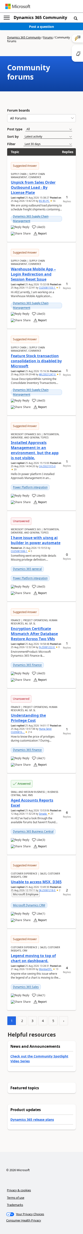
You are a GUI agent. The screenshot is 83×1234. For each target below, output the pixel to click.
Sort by (13, 136)
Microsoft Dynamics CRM (29, 905)
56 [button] (54, 200)
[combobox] (41, 118)
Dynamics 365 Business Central (33, 831)
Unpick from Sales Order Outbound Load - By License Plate (33, 187)
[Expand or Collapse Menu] (6, 17)
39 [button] (15, 469)
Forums (48, 37)
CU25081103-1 (47, 287)
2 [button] (59, 890)
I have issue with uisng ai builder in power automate (35, 540)
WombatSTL (46, 969)
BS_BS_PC (44, 200)
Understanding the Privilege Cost (28, 718)
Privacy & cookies (19, 1190)
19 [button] (56, 969)
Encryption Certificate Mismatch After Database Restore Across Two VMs (34, 633)
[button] (75, 18)
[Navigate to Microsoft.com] (17, 6)
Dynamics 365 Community (40, 17)
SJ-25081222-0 (47, 647)
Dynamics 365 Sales (26, 987)
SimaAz (43, 813)
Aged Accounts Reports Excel (32, 803)
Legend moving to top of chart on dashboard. (33, 958)
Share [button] (27, 233)
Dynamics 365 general (27, 569)
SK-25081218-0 (47, 890)
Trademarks (15, 1205)
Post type (14, 129)
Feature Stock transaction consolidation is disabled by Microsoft (36, 361)
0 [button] (59, 287)
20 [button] (51, 813)
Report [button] (42, 233)
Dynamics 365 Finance (27, 665)
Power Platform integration (30, 487)
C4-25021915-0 (47, 466)
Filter (11, 144)
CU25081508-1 (19, 551)
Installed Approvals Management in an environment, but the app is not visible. (35, 450)
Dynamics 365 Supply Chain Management (30, 218)
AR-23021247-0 (47, 374)
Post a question (41, 26)
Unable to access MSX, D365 (36, 881)
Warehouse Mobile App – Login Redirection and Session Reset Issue (33, 274)
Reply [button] (25, 227)
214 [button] (29, 732)
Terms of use (15, 1197)
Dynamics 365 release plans (32, 1119)
